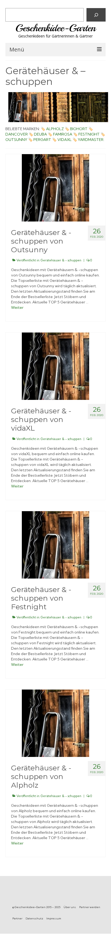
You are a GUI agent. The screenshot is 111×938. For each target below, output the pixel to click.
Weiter (17, 307)
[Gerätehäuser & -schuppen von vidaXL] (55, 365)
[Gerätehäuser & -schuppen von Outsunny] (55, 187)
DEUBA (40, 134)
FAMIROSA (62, 134)
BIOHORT (79, 128)
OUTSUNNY (16, 139)
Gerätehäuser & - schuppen (61, 260)
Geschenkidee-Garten (55, 28)
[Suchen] (96, 15)
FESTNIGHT (89, 134)
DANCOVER (16, 134)
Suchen (13, 4)
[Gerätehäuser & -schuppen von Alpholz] (55, 722)
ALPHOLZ (55, 128)
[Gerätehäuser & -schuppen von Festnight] (55, 544)
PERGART (42, 139)
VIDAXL (64, 139)
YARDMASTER (90, 139)
